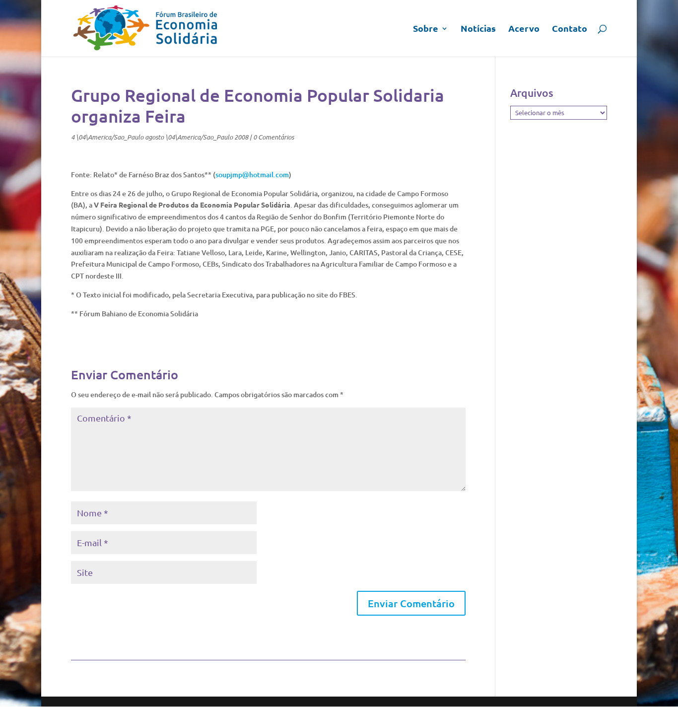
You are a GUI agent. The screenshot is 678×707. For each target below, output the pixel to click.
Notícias (478, 29)
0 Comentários (273, 137)
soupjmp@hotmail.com (252, 174)
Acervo (524, 29)
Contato (569, 29)
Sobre (425, 29)
